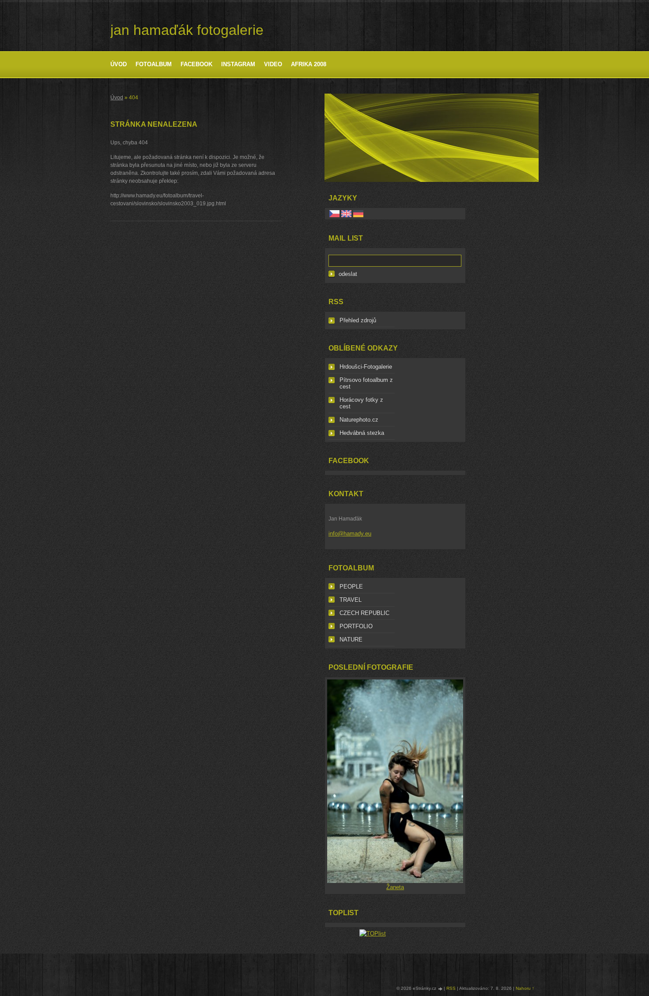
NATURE (351, 639)
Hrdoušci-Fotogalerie (366, 366)
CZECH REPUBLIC (364, 613)
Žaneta (395, 887)
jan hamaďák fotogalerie (187, 30)
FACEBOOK (196, 64)
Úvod (118, 64)
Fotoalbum (154, 64)
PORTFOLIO (356, 626)
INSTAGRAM (238, 64)
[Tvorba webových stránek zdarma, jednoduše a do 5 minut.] (441, 989)
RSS (451, 988)
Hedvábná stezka (362, 433)
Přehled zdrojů (358, 320)
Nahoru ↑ (525, 988)
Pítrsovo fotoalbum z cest (366, 383)
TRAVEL (351, 599)
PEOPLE (351, 586)
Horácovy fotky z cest (361, 403)
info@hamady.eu (349, 533)
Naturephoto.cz (359, 419)
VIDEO (273, 64)
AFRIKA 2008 (308, 64)
